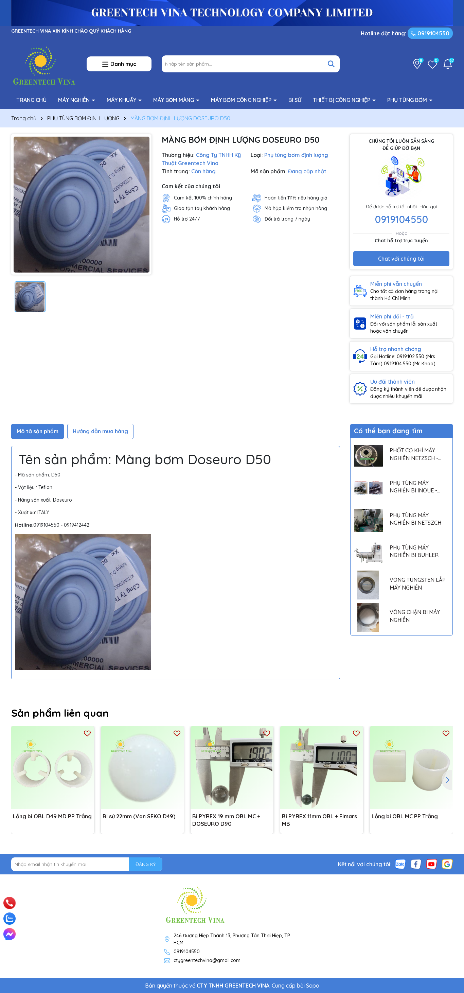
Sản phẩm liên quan (60, 713)
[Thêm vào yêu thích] (87, 733)
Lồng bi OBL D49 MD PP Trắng (52, 816)
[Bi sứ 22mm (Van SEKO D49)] (142, 767)
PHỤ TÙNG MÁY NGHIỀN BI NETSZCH (415, 519)
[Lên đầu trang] (449, 894)
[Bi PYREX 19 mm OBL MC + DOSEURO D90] (232, 767)
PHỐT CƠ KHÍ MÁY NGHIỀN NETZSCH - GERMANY (414, 454)
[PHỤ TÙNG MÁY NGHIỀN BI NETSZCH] (368, 520)
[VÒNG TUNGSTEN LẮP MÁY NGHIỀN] (368, 585)
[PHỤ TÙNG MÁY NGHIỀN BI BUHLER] (368, 552)
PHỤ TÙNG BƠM (407, 100)
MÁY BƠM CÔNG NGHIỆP (242, 100)
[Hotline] (9, 903)
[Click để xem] (81, 204)
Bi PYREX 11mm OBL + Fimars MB (319, 820)
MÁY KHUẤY (122, 100)
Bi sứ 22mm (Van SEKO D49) (139, 816)
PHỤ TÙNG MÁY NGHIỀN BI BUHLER (414, 551)
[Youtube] (431, 864)
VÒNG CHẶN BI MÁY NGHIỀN (415, 616)
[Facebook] (416, 864)
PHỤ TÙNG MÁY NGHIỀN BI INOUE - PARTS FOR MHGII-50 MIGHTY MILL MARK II (416, 487)
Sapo (312, 985)
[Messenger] (9, 934)
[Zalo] (400, 864)
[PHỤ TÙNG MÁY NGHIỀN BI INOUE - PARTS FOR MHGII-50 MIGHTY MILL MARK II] (368, 487)
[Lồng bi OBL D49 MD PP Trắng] (52, 767)
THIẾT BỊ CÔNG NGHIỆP (342, 100)
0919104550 (432, 33)
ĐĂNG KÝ (146, 864)
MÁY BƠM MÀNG (174, 100)
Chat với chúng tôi (401, 258)
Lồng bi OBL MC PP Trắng (405, 816)
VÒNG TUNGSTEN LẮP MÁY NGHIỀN (418, 583)
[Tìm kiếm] (331, 64)
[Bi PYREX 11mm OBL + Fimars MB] (321, 767)
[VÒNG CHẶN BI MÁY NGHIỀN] (368, 617)
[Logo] (43, 63)
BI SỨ (294, 100)
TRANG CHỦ (31, 100)
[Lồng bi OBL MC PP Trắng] (411, 767)
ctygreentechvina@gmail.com (207, 960)
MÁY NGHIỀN (74, 100)
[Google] (447, 864)
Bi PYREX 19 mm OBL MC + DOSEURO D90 (226, 820)
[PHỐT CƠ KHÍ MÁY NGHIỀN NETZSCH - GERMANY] (368, 455)
